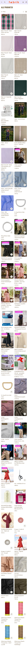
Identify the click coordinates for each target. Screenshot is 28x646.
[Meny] (1, 2)
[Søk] (4, 2)
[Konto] (23, 2)
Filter (4, 11)
